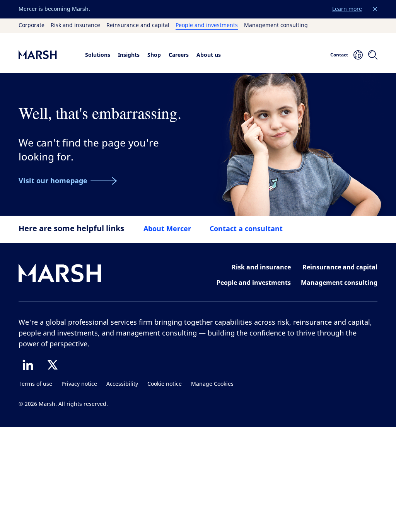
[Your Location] (358, 54)
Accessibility (122, 384)
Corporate (31, 25)
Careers (179, 54)
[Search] (372, 54)
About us (208, 54)
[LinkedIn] (28, 365)
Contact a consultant (246, 228)
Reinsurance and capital (137, 25)
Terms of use (35, 384)
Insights (129, 54)
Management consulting (276, 25)
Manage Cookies (212, 384)
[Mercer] (46, 54)
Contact (339, 54)
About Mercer (167, 228)
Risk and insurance (75, 25)
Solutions (97, 54)
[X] (52, 365)
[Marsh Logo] (60, 274)
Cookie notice (164, 384)
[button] (375, 9)
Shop (154, 54)
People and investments (207, 25)
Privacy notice (79, 384)
